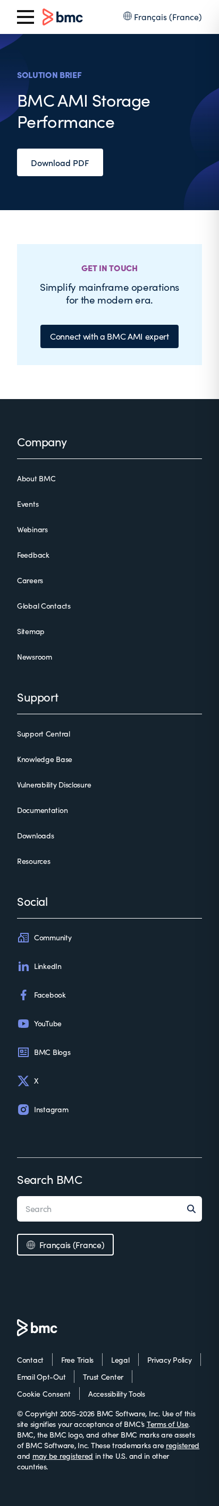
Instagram (51, 1109)
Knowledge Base (44, 759)
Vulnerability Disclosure (54, 785)
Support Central (43, 734)
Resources (33, 861)
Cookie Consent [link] (44, 1394)
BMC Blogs (52, 1052)
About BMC (36, 478)
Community (52, 937)
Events (27, 504)
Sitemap (31, 631)
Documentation (42, 810)
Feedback (33, 555)
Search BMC (49, 1179)
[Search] (194, 1209)
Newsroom (34, 657)
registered (182, 1445)
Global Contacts (44, 606)
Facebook (50, 995)
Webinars (32, 529)
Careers (30, 580)
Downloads (35, 835)
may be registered (62, 1456)
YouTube (48, 1023)
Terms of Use (168, 1424)
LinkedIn (48, 966)
